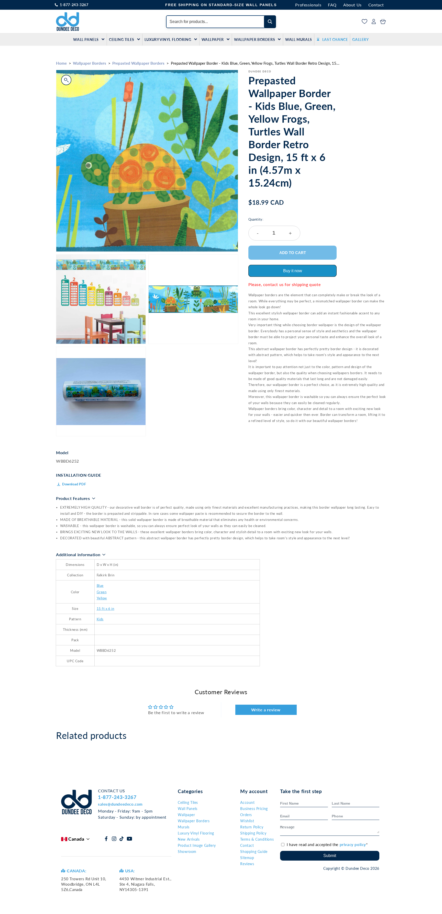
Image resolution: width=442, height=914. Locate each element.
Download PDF (74, 484)
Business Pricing (254, 808)
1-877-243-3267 (74, 5)
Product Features (73, 498)
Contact (376, 4)
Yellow (102, 598)
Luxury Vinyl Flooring (168, 39)
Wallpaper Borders (254, 39)
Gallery (360, 39)
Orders (246, 815)
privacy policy (353, 844)
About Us (352, 4)
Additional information (78, 554)
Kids (100, 619)
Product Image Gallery (197, 845)
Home (61, 63)
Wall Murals (298, 39)
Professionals (308, 4)
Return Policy (251, 827)
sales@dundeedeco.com (120, 804)
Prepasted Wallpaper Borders (138, 63)
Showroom (187, 851)
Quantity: (270, 226)
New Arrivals (189, 839)
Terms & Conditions (257, 839)
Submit (329, 855)
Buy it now (292, 271)
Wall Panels (86, 39)
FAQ (332, 4)
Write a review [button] (265, 709)
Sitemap (247, 857)
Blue (100, 586)
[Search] (270, 21)
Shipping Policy (253, 833)
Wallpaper (213, 39)
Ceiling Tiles (121, 39)
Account (247, 802)
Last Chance (335, 39)
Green (102, 592)
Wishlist (247, 821)
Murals (184, 827)
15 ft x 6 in (105, 609)
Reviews (247, 864)
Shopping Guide (253, 851)
